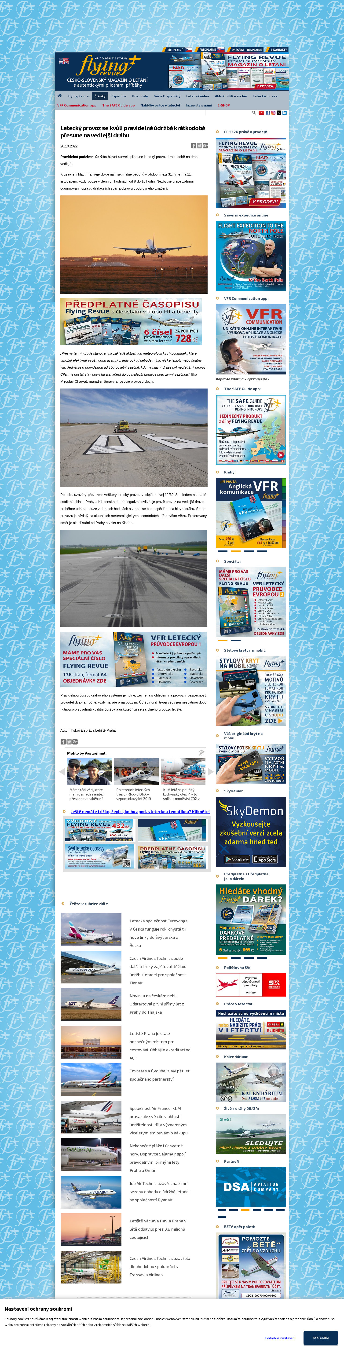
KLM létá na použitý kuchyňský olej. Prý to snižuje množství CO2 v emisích (181, 796)
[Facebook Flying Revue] (268, 114)
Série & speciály (167, 96)
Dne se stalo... (261, 1098)
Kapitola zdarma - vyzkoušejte (241, 379)
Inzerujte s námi (199, 105)
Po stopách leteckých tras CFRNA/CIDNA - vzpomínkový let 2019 (133, 794)
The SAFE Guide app (118, 105)
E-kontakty (281, 51)
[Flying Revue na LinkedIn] (284, 114)
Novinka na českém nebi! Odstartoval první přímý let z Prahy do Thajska (157, 1004)
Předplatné (210, 51)
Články (100, 96)
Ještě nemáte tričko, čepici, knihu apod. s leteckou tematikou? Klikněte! (140, 811)
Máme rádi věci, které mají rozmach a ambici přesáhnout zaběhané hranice (87, 796)
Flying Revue (78, 96)
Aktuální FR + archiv (231, 96)
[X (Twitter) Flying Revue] (279, 114)
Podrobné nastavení (280, 1338)
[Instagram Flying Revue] (273, 114)
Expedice (118, 96)
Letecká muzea (265, 96)
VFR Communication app (76, 105)
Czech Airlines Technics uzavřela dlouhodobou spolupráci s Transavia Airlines (160, 1266)
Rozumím (321, 1338)
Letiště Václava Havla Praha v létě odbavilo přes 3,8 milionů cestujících (158, 1229)
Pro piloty (140, 96)
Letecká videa (197, 96)
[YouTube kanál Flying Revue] (260, 114)
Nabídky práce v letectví (160, 105)
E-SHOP (224, 105)
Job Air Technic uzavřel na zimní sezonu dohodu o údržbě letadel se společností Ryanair (160, 1191)
